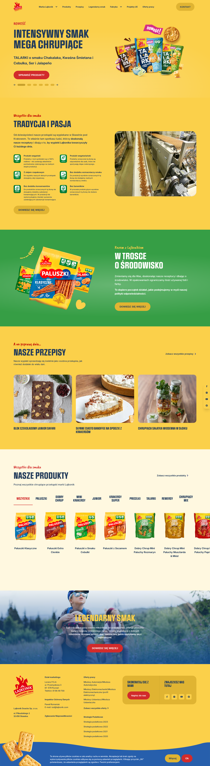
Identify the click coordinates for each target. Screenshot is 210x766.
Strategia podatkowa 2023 (96, 722)
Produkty (66, 7)
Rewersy (167, 499)
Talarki (151, 499)
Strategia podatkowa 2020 (96, 736)
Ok (187, 758)
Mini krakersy (79, 499)
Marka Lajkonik (46, 7)
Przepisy (80, 7)
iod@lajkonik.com (60, 707)
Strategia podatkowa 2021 (95, 731)
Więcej (173, 758)
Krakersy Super (115, 499)
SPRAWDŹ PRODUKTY (31, 75)
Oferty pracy (148, 7)
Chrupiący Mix (186, 499)
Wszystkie (23, 499)
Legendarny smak (97, 7)
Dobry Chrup (59, 499)
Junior (96, 499)
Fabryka (114, 7)
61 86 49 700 (58, 691)
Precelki (135, 499)
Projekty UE (132, 7)
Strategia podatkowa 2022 (96, 726)
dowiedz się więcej (31, 210)
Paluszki (41, 499)
